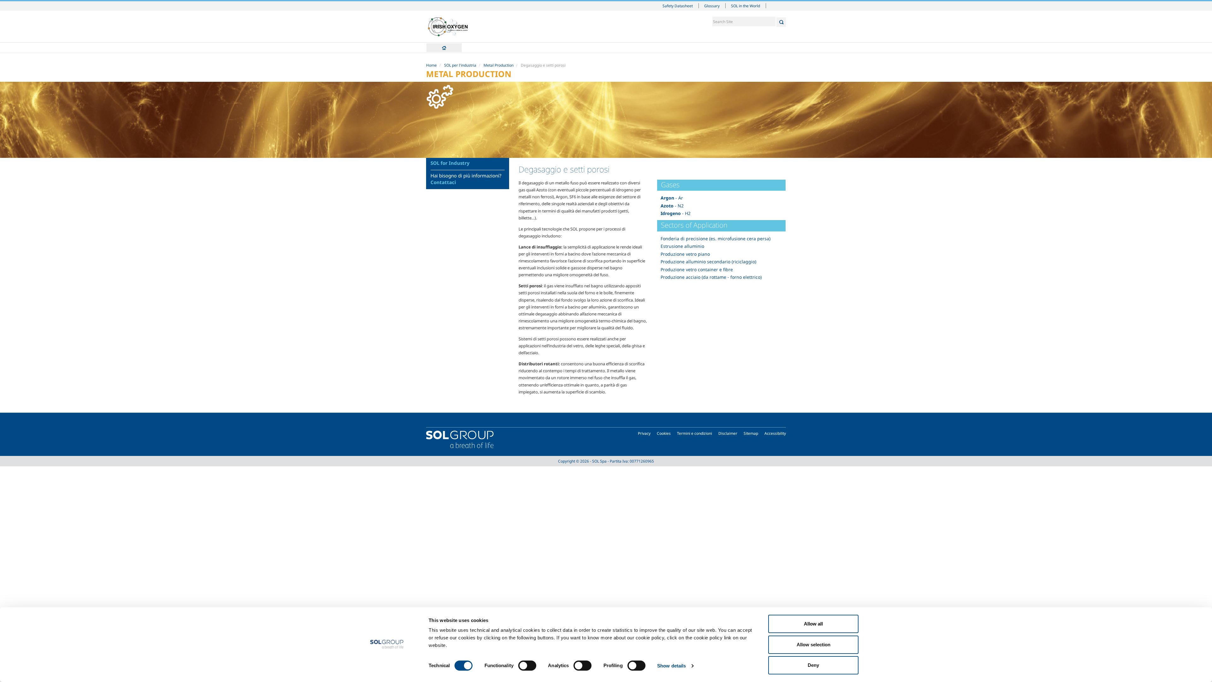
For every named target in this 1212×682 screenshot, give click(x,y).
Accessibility (775, 433)
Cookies (664, 433)
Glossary (712, 5)
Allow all (813, 623)
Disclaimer (727, 433)
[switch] (527, 666)
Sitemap (751, 433)
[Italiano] (448, 26)
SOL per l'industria (460, 65)
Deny (813, 665)
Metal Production (499, 65)
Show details (671, 665)
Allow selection (813, 644)
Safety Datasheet (677, 5)
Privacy (644, 433)
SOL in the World (745, 5)
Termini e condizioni (694, 433)
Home (444, 47)
